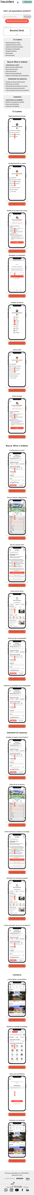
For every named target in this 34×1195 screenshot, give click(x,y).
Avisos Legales (18, 1187)
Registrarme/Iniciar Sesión (13, 42)
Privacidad (10, 1187)
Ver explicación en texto (17, 156)
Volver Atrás (7, 27)
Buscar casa (28, 2)
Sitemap (26, 1187)
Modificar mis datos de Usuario (14, 47)
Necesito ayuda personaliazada (17, 21)
